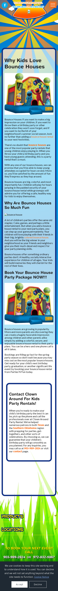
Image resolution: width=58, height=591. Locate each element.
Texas (41, 425)
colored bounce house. (36, 237)
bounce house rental (42, 136)
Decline (38, 584)
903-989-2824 (19, 7)
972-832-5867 (37, 7)
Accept (19, 584)
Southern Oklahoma (24, 428)
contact (17, 451)
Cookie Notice (41, 577)
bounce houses (37, 145)
